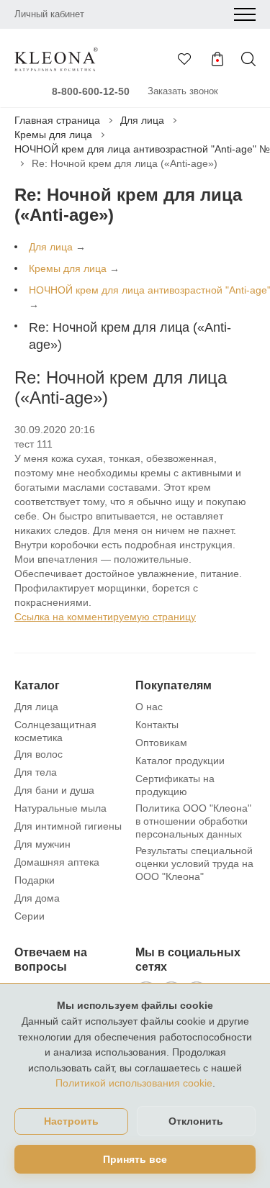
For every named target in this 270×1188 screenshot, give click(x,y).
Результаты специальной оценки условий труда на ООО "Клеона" (194, 863)
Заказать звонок (183, 91)
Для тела (35, 772)
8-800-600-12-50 (91, 91)
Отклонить (195, 1121)
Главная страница (57, 120)
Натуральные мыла (60, 808)
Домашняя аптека (56, 862)
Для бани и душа (54, 790)
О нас (149, 706)
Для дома (37, 898)
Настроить (71, 1121)
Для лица (142, 120)
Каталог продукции (180, 760)
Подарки (34, 880)
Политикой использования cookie (133, 1083)
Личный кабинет (49, 14)
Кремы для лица (53, 134)
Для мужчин (42, 844)
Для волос (38, 754)
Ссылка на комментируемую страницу (105, 616)
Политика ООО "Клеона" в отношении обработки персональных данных (193, 821)
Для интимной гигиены (68, 826)
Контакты (157, 724)
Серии (29, 916)
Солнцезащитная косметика (55, 731)
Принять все (135, 1159)
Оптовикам (161, 742)
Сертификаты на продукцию (175, 785)
